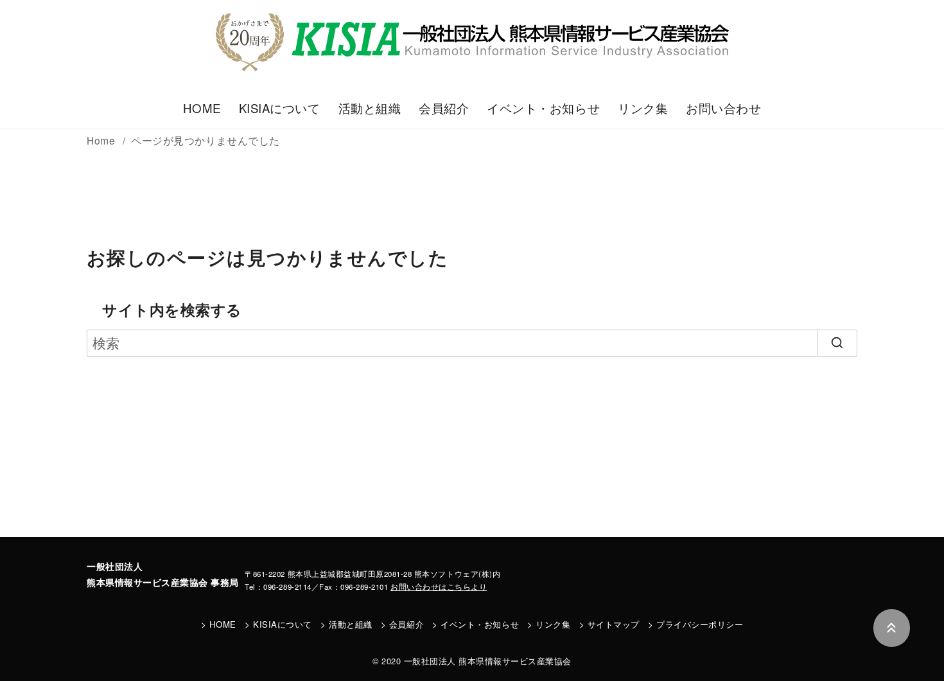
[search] (837, 343)
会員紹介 (444, 108)
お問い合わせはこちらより (438, 586)
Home (102, 140)
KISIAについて (279, 108)
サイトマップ (614, 624)
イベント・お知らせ (543, 108)
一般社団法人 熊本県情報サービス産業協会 (488, 661)
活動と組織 (369, 108)
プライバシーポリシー (699, 624)
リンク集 (643, 108)
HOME (202, 108)
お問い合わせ (723, 108)
